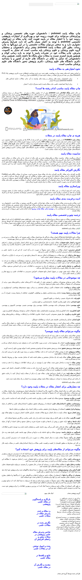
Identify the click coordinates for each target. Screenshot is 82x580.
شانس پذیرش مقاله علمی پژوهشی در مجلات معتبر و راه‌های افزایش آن (41, 535)
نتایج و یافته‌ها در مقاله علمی (43, 556)
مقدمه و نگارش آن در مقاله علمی (42, 566)
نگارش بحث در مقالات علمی (43, 524)
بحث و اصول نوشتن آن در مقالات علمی (41, 547)
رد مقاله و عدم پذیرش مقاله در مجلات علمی (43, 513)
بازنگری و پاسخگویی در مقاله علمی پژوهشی (41, 501)
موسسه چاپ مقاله (47, 209)
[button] (41, 4)
